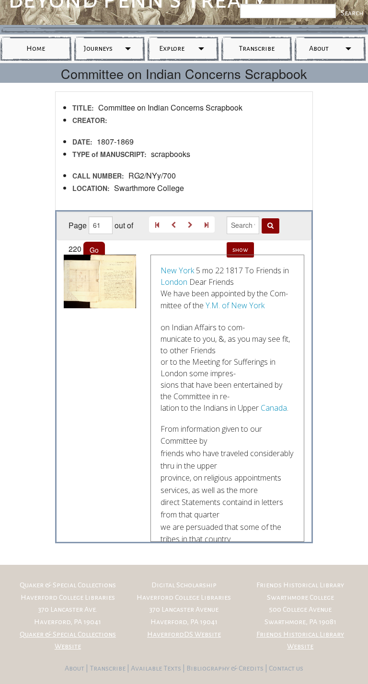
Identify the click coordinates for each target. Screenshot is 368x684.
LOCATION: (91, 188)
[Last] (206, 224)
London (174, 282)
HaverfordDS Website (184, 634)
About (319, 48)
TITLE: (83, 107)
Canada (274, 408)
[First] (157, 224)
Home (35, 48)
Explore (171, 48)
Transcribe (257, 48)
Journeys (98, 48)
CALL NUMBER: (98, 175)
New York (177, 270)
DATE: (82, 141)
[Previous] (173, 224)
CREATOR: (89, 120)
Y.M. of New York (235, 305)
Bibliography (208, 668)
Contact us (286, 668)
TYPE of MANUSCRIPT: (109, 154)
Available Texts (157, 668)
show (240, 250)
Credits (252, 668)
